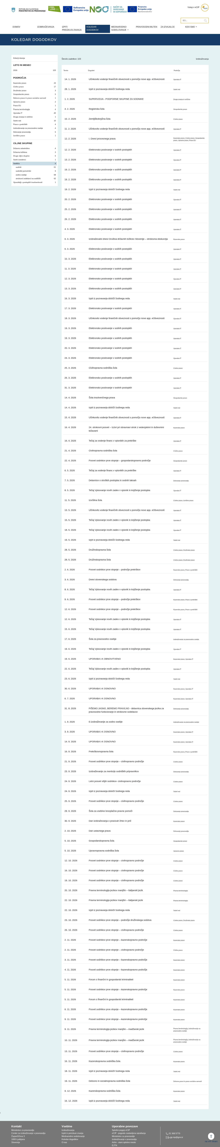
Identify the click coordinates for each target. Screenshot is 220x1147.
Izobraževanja (45, 27)
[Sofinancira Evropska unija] (76, 9)
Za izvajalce (168, 27)
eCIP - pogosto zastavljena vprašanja (129, 1133)
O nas (64, 1142)
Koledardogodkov (93, 28)
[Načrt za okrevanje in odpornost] (108, 9)
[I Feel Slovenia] (54, 8)
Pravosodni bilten (146, 27)
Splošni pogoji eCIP (121, 1130)
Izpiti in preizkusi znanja (72, 1133)
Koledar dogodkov (70, 1139)
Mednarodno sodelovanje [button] (119, 28)
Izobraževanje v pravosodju (124, 1139)
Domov (16, 27)
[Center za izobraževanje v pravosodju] (28, 8)
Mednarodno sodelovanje (73, 1136)
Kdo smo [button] (190, 27)
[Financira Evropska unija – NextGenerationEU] (140, 9)
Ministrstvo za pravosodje (123, 1136)
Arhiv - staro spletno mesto (124, 1142)
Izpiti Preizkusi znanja (72, 28)
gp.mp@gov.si (176, 1137)
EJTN (114, 1145)
